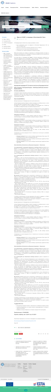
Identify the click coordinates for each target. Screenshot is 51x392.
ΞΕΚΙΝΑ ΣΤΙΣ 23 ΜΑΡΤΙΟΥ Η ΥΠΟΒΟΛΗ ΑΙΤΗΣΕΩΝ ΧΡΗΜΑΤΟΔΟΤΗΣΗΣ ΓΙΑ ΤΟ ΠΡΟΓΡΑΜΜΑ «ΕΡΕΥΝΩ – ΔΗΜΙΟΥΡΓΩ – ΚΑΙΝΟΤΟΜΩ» (40, 343)
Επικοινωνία (20, 367)
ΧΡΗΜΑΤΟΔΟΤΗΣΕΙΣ (27, 327)
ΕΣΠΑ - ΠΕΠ (45, 22)
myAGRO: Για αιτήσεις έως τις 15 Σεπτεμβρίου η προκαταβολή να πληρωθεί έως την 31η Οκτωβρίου (8, 67)
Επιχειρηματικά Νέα (14, 7)
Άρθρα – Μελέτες (35, 7)
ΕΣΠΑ (19, 327)
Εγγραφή (30, 367)
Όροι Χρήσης (10, 379)
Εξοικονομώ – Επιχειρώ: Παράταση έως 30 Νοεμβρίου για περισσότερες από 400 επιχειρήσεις (7, 83)
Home (4, 22)
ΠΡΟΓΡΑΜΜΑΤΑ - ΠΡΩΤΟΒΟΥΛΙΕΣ (36, 22)
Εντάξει (26, 390)
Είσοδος (30, 366)
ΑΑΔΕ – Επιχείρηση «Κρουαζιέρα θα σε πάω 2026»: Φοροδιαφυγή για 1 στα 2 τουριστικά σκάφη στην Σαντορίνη (8, 56)
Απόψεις (7, 7)
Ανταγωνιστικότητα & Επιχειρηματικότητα (15, 23)
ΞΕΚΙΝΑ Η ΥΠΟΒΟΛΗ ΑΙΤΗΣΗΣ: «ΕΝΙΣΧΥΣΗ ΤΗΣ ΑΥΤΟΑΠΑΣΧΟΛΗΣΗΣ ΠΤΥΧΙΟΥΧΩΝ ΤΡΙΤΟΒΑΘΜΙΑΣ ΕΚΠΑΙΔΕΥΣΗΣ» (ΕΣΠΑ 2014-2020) (41, 353)
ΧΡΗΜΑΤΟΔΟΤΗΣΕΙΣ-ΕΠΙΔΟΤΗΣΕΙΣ (24, 22)
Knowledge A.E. (46, 379)
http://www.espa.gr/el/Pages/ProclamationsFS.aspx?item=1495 (25, 320)
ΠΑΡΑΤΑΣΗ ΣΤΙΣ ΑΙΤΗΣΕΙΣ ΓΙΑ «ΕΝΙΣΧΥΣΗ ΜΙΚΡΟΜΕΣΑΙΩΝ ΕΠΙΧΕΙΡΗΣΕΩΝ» (23, 347)
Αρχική (2, 7)
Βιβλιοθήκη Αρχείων (14, 22)
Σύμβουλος (8, 22)
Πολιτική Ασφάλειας (4, 379)
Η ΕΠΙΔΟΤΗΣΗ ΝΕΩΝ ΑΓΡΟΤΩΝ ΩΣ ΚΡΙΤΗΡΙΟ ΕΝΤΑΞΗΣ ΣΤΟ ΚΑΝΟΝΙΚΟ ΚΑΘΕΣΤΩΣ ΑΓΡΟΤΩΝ (23, 342)
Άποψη (5, 44)
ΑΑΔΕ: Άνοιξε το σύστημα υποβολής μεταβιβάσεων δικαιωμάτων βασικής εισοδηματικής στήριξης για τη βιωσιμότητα (7, 89)
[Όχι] (49, 390)
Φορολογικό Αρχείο (44, 7)
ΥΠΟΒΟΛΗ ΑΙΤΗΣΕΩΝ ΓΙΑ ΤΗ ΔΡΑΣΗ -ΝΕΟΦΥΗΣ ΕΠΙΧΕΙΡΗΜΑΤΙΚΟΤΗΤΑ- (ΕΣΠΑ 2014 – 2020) (40, 348)
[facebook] (41, 333)
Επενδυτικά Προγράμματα (25, 7)
